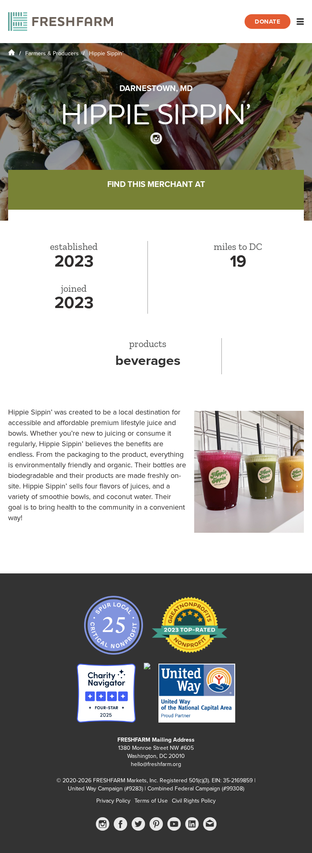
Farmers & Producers (52, 53)
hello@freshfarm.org (156, 764)
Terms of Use (151, 800)
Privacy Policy (113, 800)
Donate (267, 21)
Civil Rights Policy (194, 800)
